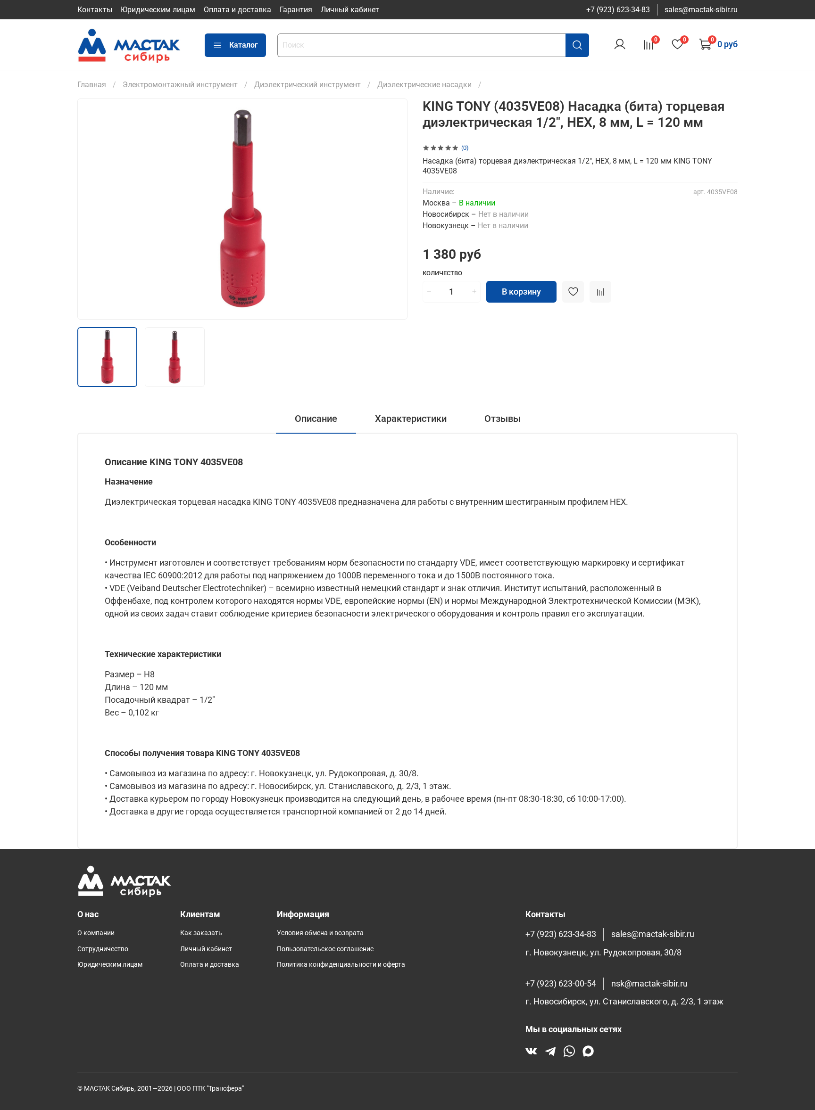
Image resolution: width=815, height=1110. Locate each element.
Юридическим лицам (158, 9)
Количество (442, 273)
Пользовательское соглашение (325, 949)
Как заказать (201, 933)
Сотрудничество (102, 949)
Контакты (94, 9)
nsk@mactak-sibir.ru (649, 983)
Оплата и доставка (237, 9)
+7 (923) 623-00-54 (560, 983)
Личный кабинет (350, 9)
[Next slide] (392, 209)
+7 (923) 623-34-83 (618, 9)
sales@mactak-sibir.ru (701, 9)
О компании (96, 933)
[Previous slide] (92, 209)
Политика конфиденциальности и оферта (341, 965)
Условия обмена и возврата (320, 933)
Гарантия (296, 9)
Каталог (243, 45)
